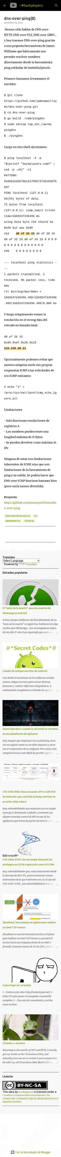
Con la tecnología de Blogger (33, 1152)
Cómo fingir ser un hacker (17, 985)
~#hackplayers (31, 5)
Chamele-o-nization (14, 1043)
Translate (31, 564)
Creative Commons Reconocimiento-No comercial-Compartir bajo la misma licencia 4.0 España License (30, 1098)
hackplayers (26, 1091)
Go (35, 516)
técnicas (29, 521)
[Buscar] (56, 5)
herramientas (12, 521)
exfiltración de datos (17, 516)
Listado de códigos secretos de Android (25, 671)
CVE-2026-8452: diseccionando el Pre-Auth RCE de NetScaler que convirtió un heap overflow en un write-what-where (29, 796)
